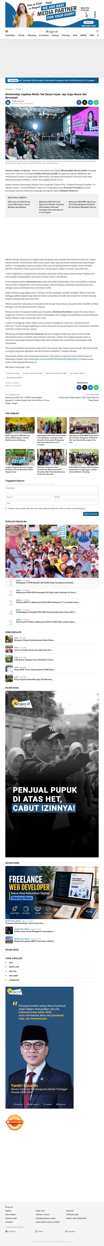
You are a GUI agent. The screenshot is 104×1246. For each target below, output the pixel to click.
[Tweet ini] (84, 102)
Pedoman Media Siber (46, 1218)
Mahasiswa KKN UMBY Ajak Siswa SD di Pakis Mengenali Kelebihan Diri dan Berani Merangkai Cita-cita (82, 204)
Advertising (10, 921)
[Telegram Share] (90, 102)
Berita (18, 580)
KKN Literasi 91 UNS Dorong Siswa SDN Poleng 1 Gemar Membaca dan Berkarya (19, 204)
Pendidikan (14, 980)
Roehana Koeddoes (15, 378)
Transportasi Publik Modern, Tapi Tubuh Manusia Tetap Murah (78, 397)
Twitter (40, 1231)
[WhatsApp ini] (96, 102)
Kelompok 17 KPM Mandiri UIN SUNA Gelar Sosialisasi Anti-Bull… (45, 583)
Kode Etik (40, 1211)
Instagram (71, 1231)
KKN (11, 963)
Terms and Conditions (76, 1218)
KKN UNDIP (13, 976)
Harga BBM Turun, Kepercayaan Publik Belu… (34, 669)
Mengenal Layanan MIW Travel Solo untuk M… (34, 941)
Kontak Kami (11, 1218)
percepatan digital (77, 373)
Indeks (8, 1211)
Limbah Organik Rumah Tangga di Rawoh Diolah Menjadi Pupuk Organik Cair (19, 469)
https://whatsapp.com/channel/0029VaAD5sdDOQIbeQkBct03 (51, 359)
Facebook (11, 1231)
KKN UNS (12, 971)
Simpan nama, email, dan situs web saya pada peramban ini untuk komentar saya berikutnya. (46, 508)
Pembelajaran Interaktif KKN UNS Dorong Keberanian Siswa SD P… (46, 612)
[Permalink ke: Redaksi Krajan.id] (7, 102)
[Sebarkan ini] (79, 102)
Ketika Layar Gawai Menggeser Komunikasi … (34, 931)
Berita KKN (14, 967)
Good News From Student (48, 1222)
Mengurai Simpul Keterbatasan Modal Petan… (34, 640)
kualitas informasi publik (32, 373)
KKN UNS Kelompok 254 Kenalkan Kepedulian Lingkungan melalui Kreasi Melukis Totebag (84, 469)
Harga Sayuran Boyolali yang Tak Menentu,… (34, 679)
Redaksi (69, 1211)
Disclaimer (10, 1215)
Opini (16, 638)
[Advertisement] (52, 58)
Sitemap (9, 1222)
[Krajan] (52, 31)
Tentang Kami (72, 1215)
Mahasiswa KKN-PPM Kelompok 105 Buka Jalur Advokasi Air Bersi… (46, 592)
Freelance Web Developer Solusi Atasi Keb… (25, 923)
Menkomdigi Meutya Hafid (56, 373)
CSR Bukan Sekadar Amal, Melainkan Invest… (34, 660)
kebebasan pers (13, 373)
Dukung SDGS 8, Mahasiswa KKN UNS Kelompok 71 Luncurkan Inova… (48, 602)
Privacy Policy (43, 1215)
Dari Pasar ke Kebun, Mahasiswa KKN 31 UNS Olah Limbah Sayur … (46, 622)
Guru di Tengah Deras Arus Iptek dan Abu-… (34, 650)
